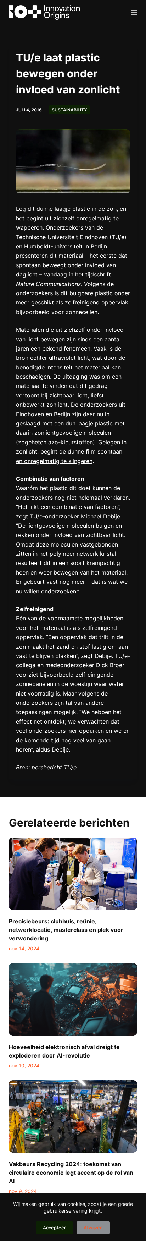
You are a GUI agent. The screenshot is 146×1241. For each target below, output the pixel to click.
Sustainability (69, 109)
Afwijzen (93, 1227)
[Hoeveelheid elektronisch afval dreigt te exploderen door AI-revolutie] (73, 999)
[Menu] (134, 12)
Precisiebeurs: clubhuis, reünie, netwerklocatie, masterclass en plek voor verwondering (66, 930)
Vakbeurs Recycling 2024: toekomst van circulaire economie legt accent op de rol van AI (71, 1172)
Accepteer (54, 1227)
